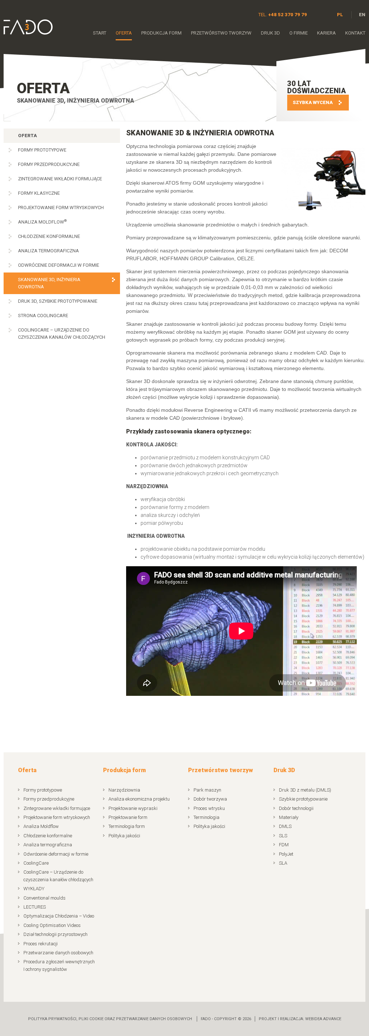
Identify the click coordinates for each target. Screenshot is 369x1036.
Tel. (282, 14)
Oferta (124, 33)
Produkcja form (161, 33)
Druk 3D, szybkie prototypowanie (57, 301)
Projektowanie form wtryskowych (61, 207)
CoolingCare (36, 863)
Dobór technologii (296, 808)
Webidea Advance (323, 1019)
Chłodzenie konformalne (49, 236)
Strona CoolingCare (43, 315)
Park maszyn (207, 790)
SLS (283, 835)
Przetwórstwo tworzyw (221, 33)
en (362, 14)
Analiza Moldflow (42, 222)
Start (99, 33)
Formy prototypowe (42, 150)
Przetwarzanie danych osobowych (58, 952)
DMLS (285, 826)
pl (340, 14)
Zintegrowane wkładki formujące (60, 178)
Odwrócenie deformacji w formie (58, 265)
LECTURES (34, 907)
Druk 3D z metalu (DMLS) (305, 790)
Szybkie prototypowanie (303, 799)
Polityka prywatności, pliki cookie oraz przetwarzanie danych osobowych (110, 1019)
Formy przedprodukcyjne (49, 164)
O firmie (298, 33)
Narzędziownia (124, 790)
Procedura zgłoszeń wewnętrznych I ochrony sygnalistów (59, 965)
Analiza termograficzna (48, 250)
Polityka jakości (124, 835)
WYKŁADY (33, 888)
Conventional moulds (44, 898)
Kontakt (355, 33)
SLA (283, 863)
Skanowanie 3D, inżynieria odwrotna (49, 283)
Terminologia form (126, 826)
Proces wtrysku (209, 808)
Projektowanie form (127, 817)
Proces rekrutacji (40, 943)
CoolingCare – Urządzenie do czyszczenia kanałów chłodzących (61, 333)
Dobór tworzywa (210, 799)
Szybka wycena (313, 102)
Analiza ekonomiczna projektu (139, 799)
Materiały (288, 817)
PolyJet (286, 854)
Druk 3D (270, 33)
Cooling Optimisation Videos (52, 925)
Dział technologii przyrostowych (55, 934)
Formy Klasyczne (39, 193)
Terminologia (206, 817)
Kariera (326, 33)
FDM (284, 844)
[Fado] (28, 27)
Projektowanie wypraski (132, 808)
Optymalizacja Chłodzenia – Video (58, 916)
